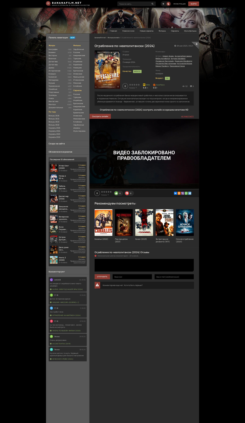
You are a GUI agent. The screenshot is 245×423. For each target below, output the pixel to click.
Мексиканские (79, 119)
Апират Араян (168, 56)
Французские (78, 77)
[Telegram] (189, 193)
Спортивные (54, 92)
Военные (52, 58)
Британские (78, 71)
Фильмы (162, 31)
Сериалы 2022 (54, 137)
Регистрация (180, 4)
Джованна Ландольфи (165, 61)
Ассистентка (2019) (61, 344)
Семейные (53, 89)
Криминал (53, 77)
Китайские (77, 86)
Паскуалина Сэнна (177, 66)
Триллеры (53, 95)
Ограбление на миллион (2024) (66, 315)
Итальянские (78, 80)
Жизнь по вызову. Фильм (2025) (66, 331)
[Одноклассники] (179, 193)
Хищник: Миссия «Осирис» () (65, 302)
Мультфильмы (190, 31)
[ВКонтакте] (175, 193)
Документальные (56, 107)
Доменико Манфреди (183, 61)
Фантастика (53, 101)
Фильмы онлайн (114, 38)
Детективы (53, 61)
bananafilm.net (100, 38)
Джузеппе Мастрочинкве (166, 63)
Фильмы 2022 (54, 125)
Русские (76, 52)
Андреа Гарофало (178, 58)
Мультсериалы (79, 131)
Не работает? (187, 116)
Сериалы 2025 (54, 128)
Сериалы (175, 31)
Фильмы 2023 (54, 122)
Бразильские (78, 112)
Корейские (77, 64)
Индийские (77, 61)
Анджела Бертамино (183, 56)
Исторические (54, 71)
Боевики (52, 52)
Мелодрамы (54, 80)
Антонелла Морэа (184, 63)
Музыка (52, 83)
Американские (79, 55)
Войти (194, 4)
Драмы (51, 68)
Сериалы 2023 (54, 134)
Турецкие (77, 58)
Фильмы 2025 (54, 115)
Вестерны (53, 55)
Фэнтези (52, 104)
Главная (113, 31)
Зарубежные (78, 49)
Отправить (102, 277)
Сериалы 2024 (54, 131)
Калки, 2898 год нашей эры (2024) (67, 289)
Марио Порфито (162, 66)
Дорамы (76, 128)
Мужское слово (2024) (62, 359)
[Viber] (182, 193)
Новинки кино (128, 31)
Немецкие (77, 68)
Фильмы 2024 (54, 119)
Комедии (52, 74)
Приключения (54, 86)
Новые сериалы (147, 31)
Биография (53, 49)
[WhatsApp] (186, 193)
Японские (77, 83)
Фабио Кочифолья (163, 58)
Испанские (77, 74)
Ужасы (51, 98)
